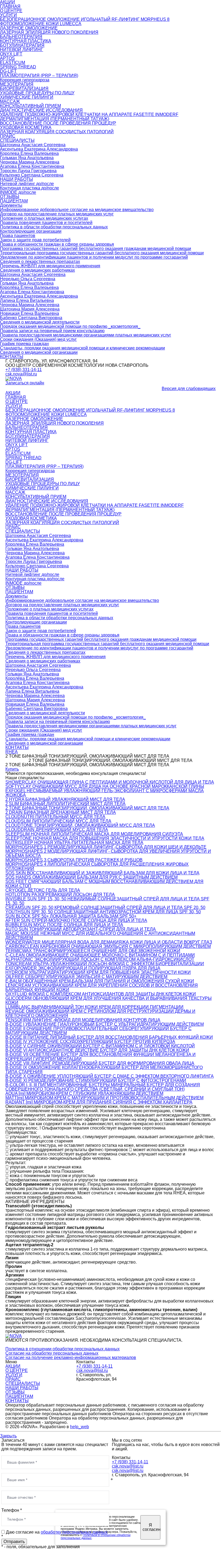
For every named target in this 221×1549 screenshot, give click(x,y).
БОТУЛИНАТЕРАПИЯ (22, 45)
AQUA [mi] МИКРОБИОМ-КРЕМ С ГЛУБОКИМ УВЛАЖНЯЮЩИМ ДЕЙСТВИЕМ (84, 1093)
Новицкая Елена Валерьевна (29, 313)
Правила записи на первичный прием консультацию (52, 330)
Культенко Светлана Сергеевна (31, 175)
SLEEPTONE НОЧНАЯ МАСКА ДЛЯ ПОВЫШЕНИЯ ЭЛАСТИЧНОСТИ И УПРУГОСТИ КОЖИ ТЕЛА (104, 838)
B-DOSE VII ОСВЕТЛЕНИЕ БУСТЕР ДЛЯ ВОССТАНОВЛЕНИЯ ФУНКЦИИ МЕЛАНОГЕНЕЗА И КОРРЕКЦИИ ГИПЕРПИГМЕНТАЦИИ (100, 1056)
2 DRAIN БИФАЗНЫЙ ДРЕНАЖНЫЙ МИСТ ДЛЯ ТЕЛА (60, 812)
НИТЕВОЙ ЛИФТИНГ (21, 49)
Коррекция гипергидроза (24, 80)
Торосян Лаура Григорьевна (28, 170)
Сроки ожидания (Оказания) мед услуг (38, 339)
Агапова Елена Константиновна (32, 166)
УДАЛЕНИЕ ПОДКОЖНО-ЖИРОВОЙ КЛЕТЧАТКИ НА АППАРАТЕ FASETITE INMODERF (89, 114)
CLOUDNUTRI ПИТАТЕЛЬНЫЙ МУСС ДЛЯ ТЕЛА (55, 816)
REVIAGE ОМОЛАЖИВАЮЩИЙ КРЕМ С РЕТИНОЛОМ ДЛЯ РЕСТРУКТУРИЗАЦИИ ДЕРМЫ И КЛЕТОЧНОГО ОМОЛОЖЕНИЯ (100, 1013)
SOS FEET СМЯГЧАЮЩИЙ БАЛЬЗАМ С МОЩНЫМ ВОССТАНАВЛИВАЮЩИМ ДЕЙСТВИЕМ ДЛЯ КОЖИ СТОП (104, 883)
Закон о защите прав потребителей (35, 240)
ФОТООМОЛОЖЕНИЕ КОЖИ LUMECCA (40, 23)
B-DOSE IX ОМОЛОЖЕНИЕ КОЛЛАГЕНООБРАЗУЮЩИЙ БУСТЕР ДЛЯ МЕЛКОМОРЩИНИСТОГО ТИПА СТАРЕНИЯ (104, 1069)
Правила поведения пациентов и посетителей (46, 222)
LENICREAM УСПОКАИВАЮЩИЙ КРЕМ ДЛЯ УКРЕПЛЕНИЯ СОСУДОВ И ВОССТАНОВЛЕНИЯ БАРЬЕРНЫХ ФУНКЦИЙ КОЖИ (101, 987)
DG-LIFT (8, 71)
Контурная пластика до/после (29, 188)
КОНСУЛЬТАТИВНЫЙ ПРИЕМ (30, 106)
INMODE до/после (18, 192)
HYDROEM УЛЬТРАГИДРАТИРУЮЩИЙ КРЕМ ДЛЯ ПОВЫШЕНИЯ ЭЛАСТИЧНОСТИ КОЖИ (98, 972)
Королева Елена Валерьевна (29, 153)
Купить (12, 769)
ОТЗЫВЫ (9, 196)
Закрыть (8, 1436)
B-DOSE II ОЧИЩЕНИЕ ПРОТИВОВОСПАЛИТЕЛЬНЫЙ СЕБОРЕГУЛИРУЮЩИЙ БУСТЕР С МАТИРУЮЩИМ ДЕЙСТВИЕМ (98, 1030)
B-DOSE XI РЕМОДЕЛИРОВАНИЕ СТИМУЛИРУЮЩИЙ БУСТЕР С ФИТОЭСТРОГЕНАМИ (95, 1080)
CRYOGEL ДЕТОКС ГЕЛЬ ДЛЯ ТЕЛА (42, 890)
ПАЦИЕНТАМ (14, 201)
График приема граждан (24, 343)
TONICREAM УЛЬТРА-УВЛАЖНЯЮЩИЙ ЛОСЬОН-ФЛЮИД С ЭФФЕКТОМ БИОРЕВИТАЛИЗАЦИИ (104, 963)
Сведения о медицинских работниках (37, 270)
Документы (11, 205)
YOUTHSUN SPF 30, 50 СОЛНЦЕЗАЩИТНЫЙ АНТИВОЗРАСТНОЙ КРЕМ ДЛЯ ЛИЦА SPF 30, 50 (103, 912)
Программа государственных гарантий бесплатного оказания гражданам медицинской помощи (95, 248)
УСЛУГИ (8, 15)
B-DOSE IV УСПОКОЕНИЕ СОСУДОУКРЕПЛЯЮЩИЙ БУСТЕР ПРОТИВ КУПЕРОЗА (90, 1041)
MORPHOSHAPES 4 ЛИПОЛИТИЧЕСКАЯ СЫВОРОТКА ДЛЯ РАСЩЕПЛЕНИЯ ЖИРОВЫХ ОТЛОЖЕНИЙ (97, 866)
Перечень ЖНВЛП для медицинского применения (50, 266)
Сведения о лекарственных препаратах (40, 261)
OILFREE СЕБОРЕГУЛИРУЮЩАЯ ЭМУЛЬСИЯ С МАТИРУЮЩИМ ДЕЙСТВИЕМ (86, 976)
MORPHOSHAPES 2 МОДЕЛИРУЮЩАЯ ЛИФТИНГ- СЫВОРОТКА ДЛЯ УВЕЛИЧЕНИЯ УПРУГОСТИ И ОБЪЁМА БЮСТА (108, 853)
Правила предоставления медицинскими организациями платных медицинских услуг (85, 335)
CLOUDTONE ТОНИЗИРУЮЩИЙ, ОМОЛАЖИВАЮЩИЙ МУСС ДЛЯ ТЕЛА (80, 825)
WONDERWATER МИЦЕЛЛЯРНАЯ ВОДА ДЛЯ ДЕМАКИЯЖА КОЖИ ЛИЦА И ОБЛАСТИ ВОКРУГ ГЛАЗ (108, 942)
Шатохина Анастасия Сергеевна (32, 144)
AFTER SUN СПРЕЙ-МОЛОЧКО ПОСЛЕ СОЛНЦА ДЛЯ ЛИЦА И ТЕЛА (76, 920)
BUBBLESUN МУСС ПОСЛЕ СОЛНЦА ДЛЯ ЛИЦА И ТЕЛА (64, 924)
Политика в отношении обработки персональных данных (62, 1349)
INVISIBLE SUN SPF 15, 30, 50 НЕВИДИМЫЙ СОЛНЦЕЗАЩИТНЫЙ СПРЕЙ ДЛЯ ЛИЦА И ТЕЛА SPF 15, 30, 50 (107, 901)
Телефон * (11, 1510)
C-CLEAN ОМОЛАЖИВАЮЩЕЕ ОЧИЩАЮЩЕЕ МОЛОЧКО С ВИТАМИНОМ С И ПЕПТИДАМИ (100, 955)
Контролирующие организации (30, 231)
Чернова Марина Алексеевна (29, 162)
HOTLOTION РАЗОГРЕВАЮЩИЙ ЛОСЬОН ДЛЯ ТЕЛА (60, 894)
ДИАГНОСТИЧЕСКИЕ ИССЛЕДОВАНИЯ (41, 110)
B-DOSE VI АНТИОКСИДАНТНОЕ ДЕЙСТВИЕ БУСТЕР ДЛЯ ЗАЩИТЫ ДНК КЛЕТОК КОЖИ (97, 1050)
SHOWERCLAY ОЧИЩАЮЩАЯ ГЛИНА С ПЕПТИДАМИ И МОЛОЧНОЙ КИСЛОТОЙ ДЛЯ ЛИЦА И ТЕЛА (109, 782)
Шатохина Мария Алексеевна (30, 309)
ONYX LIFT (11, 54)
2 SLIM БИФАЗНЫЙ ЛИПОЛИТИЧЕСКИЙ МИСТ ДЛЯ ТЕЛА (65, 803)
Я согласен (151, 1527)
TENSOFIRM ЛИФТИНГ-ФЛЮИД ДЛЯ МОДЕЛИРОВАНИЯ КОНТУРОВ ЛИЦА (82, 1020)
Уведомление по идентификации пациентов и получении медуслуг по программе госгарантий (94, 257)
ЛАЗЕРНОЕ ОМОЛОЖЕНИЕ (29, 28)
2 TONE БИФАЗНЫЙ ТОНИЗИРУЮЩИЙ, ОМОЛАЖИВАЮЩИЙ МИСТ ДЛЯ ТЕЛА (87, 808)
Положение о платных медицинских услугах (44, 218)
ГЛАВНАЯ (10, 6)
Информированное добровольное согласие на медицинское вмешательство (77, 209)
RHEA (11, 751)
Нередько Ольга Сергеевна (27, 279)
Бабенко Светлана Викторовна (31, 317)
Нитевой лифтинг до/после (27, 183)
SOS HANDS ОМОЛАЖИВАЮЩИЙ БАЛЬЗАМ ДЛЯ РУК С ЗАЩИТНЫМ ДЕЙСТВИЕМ (91, 877)
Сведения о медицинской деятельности (40, 322)
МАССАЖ (10, 101)
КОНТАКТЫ (11, 356)
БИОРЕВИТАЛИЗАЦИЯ (24, 88)
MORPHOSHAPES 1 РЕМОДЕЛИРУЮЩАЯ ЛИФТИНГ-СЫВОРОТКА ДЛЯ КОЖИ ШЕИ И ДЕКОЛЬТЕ (105, 847)
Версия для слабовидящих (189, 388)
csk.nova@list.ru (21, 374)
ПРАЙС (7, 136)
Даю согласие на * (54, 1534)
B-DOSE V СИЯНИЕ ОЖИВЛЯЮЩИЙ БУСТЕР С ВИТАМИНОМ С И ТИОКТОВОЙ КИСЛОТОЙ (100, 1046)
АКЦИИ (12, 393)
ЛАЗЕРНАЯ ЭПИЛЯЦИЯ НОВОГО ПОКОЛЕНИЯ (49, 32)
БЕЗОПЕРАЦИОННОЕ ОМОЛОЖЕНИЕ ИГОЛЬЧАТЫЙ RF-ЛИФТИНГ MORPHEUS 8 (85, 19)
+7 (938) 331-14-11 (23, 369)
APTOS (7, 58)
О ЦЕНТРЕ (11, 10)
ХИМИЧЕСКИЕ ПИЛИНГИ (26, 97)
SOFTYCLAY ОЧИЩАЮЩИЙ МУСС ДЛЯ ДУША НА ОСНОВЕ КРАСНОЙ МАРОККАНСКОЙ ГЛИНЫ (104, 786)
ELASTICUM (12, 62)
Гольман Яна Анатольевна (27, 157)
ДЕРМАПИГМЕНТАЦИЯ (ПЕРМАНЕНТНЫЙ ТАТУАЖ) (54, 118)
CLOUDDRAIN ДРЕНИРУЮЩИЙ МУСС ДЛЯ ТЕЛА (56, 829)
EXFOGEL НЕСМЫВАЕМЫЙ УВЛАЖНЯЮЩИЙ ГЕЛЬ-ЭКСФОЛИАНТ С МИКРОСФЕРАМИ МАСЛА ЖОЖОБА (104, 792)
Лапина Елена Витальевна (27, 300)
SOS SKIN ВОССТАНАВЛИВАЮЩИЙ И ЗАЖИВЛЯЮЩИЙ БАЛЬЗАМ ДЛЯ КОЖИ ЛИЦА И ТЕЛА (102, 873)
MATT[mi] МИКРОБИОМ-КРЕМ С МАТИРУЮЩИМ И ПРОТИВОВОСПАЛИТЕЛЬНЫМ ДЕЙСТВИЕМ (104, 1097)
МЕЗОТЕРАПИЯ (16, 84)
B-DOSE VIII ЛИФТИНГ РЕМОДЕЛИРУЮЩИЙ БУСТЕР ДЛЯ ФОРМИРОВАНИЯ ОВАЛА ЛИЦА (99, 1063)
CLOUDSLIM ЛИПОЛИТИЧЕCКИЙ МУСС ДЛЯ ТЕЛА (58, 821)
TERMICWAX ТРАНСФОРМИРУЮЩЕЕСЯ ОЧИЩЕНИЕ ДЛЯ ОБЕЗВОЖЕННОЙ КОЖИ (92, 950)
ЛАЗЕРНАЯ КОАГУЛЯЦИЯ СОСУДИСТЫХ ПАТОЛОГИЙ (57, 131)
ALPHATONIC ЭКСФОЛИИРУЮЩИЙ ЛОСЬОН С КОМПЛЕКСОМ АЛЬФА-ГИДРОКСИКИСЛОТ (99, 959)
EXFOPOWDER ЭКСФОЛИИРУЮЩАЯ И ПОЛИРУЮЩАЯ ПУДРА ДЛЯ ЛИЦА (82, 968)
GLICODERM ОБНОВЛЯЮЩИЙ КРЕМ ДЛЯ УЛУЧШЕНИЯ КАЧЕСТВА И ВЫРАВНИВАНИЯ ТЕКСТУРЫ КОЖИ (108, 1000)
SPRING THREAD (18, 67)
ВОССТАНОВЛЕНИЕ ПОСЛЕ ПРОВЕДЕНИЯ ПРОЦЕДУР (58, 123)
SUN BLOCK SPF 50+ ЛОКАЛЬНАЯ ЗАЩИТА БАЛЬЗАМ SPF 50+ (70, 916)
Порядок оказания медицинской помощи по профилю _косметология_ (70, 326)
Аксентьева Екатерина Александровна (39, 149)
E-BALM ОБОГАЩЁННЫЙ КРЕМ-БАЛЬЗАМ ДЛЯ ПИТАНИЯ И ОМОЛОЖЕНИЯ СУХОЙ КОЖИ (99, 981)
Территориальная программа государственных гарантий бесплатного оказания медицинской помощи (102, 253)
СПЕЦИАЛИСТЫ (17, 140)
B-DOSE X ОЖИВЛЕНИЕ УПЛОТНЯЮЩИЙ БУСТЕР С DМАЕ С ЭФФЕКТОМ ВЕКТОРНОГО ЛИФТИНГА (109, 1076)
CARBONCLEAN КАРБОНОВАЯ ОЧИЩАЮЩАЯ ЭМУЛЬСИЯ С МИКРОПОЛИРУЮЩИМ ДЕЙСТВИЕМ (108, 946)
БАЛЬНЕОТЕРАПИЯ (21, 36)
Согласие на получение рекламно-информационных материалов (70, 1357)
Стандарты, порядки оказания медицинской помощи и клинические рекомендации (82, 348)
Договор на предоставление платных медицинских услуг (57, 214)
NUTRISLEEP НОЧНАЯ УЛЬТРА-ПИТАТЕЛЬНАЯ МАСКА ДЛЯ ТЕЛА (74, 842)
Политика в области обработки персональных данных (54, 227)
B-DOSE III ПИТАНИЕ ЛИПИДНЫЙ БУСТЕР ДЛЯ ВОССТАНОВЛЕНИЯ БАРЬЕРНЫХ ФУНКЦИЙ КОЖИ (109, 1037)
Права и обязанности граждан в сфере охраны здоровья (57, 244)
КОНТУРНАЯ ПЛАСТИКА (25, 41)
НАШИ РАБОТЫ (16, 179)
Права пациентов (17, 235)
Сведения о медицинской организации (39, 352)
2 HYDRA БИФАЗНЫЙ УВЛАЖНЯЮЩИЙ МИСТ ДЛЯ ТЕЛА (65, 799)
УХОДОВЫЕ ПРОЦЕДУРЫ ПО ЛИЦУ (37, 93)
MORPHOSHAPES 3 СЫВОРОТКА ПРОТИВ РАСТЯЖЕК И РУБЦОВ (74, 860)
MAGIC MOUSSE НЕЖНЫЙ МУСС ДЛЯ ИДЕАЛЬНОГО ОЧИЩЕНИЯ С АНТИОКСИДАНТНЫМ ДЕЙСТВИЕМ (100, 935)
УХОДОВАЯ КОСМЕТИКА (25, 127)
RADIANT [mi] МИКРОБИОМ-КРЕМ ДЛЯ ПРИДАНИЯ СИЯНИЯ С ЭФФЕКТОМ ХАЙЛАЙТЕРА (98, 1102)
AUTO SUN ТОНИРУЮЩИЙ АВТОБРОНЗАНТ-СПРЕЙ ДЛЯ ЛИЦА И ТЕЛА (80, 929)
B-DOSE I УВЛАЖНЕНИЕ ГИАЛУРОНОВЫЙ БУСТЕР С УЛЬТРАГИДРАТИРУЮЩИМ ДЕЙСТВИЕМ (104, 1024)
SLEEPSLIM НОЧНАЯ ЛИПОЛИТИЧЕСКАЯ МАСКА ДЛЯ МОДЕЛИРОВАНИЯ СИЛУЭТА (94, 834)
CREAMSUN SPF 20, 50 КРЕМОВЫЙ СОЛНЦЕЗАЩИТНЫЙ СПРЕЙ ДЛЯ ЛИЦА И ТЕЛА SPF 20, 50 (105, 907)
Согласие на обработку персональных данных (51, 1353)
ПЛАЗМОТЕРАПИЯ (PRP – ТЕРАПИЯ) (39, 75)
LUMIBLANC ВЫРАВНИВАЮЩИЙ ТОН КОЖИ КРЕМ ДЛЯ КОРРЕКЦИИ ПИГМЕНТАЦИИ (94, 1007)
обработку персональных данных (74, 1532)
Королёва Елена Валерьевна (29, 287)
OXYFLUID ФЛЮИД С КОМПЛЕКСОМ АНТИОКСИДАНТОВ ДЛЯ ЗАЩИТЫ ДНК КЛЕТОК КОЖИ (100, 994)
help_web (79, 1426)
